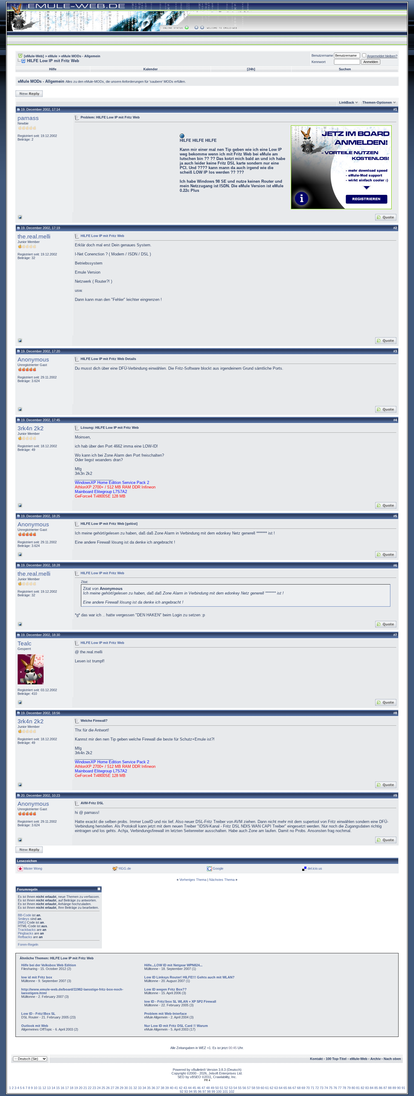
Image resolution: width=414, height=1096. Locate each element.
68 (299, 1088)
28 (117, 1088)
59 (258, 1088)
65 (285, 1088)
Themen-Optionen (377, 102)
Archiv (375, 1059)
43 (185, 1088)
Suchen (345, 69)
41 (176, 1088)
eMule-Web (358, 1059)
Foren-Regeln (28, 944)
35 (149, 1088)
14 (53, 1088)
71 (312, 1088)
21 (85, 1088)
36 (153, 1088)
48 (208, 1088)
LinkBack (346, 102)
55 (240, 1088)
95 (195, 1091)
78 (344, 1088)
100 (219, 1091)
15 (58, 1088)
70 (308, 1088)
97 (204, 1091)
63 (276, 1088)
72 (317, 1088)
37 (158, 1088)
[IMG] (22, 922)
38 (162, 1088)
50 (217, 1088)
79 (349, 1088)
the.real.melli (34, 236)
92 (181, 1091)
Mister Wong (33, 868)
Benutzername (322, 55)
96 (200, 1091)
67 (294, 1088)
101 (225, 1091)
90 (399, 1088)
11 (40, 1088)
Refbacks (25, 937)
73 (321, 1088)
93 (186, 1091)
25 (103, 1088)
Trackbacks (27, 929)
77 (340, 1088)
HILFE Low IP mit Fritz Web (102, 235)
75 (330, 1088)
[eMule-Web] (34, 56)
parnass (28, 118)
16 (62, 1088)
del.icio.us (315, 868)
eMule (52, 56)
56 (244, 1088)
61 (267, 1088)
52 (226, 1088)
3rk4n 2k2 (31, 428)
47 (203, 1088)
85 (376, 1088)
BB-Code (24, 915)
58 (253, 1088)
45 (194, 1088)
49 (212, 1088)
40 (171, 1088)
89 (394, 1088)
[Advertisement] (126, 166)
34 (144, 1088)
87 (385, 1088)
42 (180, 1088)
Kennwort (319, 62)
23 (94, 1088)
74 (326, 1088)
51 (221, 1088)
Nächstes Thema (222, 879)
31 (130, 1088)
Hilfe (52, 69)
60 (262, 1088)
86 (380, 1088)
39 (167, 1088)
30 (126, 1088)
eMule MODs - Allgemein (80, 56)
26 (108, 1088)
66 (290, 1088)
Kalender (150, 69)
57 (249, 1088)
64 (280, 1088)
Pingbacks (25, 933)
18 (71, 1088)
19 (76, 1088)
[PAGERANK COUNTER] (207, 1080)
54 (235, 1088)
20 (80, 1088)
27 (112, 1088)
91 (403, 1088)
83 (367, 1088)
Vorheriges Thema (192, 879)
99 (213, 1091)
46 (199, 1088)
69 (303, 1088)
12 (44, 1088)
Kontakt (316, 1059)
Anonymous (33, 359)
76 (335, 1088)
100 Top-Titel (336, 1059)
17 (67, 1088)
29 (121, 1088)
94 (190, 1091)
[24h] (251, 69)
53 (230, 1088)
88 (390, 1088)
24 (99, 1088)
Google (218, 868)
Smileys (23, 919)
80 (353, 1088)
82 (362, 1088)
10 (35, 1088)
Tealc (25, 643)
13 (49, 1088)
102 (231, 1091)
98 (209, 1091)
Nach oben (392, 1059)
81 (358, 1088)
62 (271, 1088)
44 (190, 1088)
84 (371, 1088)
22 (90, 1088)
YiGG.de (124, 868)
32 (135, 1088)
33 (140, 1088)
